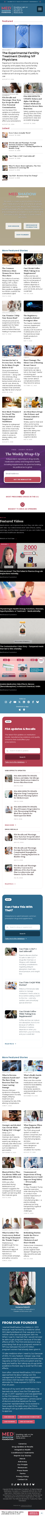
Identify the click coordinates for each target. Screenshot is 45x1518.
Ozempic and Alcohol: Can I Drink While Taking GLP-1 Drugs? (11, 1127)
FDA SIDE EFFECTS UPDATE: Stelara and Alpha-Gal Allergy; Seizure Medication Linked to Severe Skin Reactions (26, 779)
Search (22, 757)
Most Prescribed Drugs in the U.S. (22, 496)
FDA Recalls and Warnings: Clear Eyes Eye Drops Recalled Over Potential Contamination (11, 102)
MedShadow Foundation (30, 1417)
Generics (22, 1444)
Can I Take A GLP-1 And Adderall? (27, 950)
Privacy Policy (22, 1476)
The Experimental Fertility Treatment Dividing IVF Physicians (20, 56)
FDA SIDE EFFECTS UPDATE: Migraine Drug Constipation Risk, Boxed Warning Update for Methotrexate (26, 794)
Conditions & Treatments (22, 1453)
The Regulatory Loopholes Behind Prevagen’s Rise (31, 318)
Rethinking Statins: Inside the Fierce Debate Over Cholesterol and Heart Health (32, 1238)
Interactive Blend (26, 1505)
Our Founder (9, 1421)
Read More (9, 884)
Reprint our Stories (22, 1456)
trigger (41, 1513)
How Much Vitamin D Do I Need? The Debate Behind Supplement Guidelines (11, 417)
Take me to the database (15, 762)
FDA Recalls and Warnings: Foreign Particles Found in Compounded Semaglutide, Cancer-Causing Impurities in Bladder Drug (26, 852)
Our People (22, 1464)
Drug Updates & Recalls (22, 1447)
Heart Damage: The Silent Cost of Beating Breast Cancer (33, 362)
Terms (22, 1473)
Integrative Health (22, 1450)
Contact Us (22, 1479)
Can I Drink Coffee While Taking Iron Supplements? (32, 270)
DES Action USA (26, 1421)
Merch (22, 1459)
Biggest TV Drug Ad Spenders (22, 509)
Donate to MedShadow (33, 1513)
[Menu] (40, 9)
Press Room (22, 1470)
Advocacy (22, 1462)
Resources (22, 1467)
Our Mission (9, 1417)
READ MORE (9, 825)
